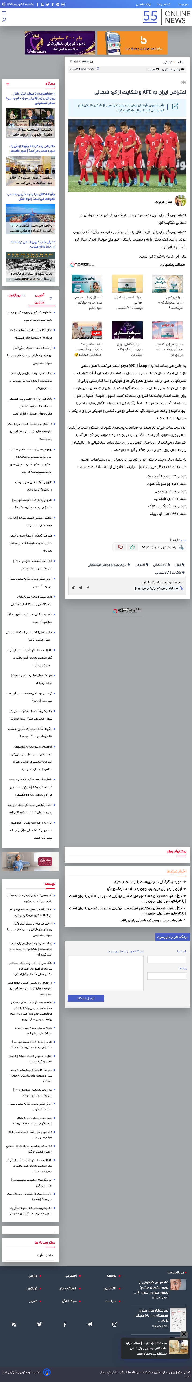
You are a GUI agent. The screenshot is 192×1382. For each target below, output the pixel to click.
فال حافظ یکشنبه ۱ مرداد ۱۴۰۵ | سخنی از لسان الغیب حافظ (29, 636)
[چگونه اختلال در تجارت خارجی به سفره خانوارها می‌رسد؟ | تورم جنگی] (30, 219)
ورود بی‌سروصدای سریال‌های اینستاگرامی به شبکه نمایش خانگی (31, 600)
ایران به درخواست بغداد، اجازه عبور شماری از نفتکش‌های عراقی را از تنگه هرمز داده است (31, 830)
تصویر (34, 1301)
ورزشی (34, 1275)
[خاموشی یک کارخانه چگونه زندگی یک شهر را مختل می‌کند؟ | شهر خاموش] (30, 171)
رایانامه (182, 968)
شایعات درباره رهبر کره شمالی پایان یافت (151, 920)
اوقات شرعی (143, 4)
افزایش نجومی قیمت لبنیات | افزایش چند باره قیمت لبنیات (30, 521)
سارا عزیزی (163, 201)
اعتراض (140, 565)
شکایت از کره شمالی (168, 572)
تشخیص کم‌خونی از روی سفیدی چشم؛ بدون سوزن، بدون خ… (151, 1287)
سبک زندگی (70, 1301)
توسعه (112, 1275)
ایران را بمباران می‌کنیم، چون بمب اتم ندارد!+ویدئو (145, 888)
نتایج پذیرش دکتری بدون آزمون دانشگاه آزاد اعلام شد (33, 486)
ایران (178, 565)
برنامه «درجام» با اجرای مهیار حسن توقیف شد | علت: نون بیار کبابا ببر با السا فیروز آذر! (31, 380)
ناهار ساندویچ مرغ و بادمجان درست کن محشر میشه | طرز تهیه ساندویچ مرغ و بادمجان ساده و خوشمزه (30, 787)
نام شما (182, 951)
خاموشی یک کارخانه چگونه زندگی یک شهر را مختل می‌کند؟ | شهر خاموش (32, 148)
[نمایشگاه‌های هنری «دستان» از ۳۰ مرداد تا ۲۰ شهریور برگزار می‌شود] (178, 1320)
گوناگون (33, 1288)
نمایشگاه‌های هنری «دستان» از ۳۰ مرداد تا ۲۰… (152, 1315)
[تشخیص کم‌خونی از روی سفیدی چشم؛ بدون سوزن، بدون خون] (178, 1284)
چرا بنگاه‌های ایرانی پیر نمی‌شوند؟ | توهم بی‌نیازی (31, 679)
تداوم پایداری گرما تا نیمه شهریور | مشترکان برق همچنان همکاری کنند (31, 504)
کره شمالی (160, 565)
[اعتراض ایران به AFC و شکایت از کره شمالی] (82, 588)
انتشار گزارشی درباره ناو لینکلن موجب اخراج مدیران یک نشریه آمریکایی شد (30, 809)
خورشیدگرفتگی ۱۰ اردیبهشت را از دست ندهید (148, 881)
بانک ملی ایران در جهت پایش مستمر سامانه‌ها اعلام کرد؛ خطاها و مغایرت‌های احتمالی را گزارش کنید (30, 406)
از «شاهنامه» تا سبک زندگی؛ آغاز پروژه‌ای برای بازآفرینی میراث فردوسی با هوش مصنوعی (30, 98)
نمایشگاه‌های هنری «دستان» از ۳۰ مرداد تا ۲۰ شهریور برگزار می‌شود (31, 334)
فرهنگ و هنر (69, 1288)
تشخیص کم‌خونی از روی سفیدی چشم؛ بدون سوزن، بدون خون (29, 316)
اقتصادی (111, 1288)
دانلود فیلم (44, 1255)
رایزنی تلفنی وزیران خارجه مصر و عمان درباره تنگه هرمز (30, 582)
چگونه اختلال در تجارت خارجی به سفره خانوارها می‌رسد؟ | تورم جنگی (31, 196)
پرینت (152, 69)
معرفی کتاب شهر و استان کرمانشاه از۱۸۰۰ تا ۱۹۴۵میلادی (33, 244)
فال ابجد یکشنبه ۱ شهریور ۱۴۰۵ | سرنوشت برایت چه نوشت (32, 565)
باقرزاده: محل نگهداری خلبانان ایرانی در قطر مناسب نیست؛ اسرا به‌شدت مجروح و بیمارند (29, 657)
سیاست (111, 1301)
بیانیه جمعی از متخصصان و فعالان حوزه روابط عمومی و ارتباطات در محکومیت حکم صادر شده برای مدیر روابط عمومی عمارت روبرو (31, 460)
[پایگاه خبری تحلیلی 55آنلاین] (166, 17)
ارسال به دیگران (171, 69)
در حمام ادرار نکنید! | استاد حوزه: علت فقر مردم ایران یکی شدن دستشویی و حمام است (146, 1348)
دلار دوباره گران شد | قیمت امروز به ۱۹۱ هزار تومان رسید (29, 618)
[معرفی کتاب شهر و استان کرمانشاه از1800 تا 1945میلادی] (30, 267)
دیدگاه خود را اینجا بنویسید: (125, 951)
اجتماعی (72, 1275)
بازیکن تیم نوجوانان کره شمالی (107, 565)
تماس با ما (164, 4)
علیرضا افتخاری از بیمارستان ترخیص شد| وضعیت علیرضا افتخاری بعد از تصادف (30, 543)
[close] (184, 1334)
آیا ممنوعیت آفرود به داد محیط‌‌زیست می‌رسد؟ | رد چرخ (29, 697)
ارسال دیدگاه (86, 998)
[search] (4, 20)
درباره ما (184, 4)
